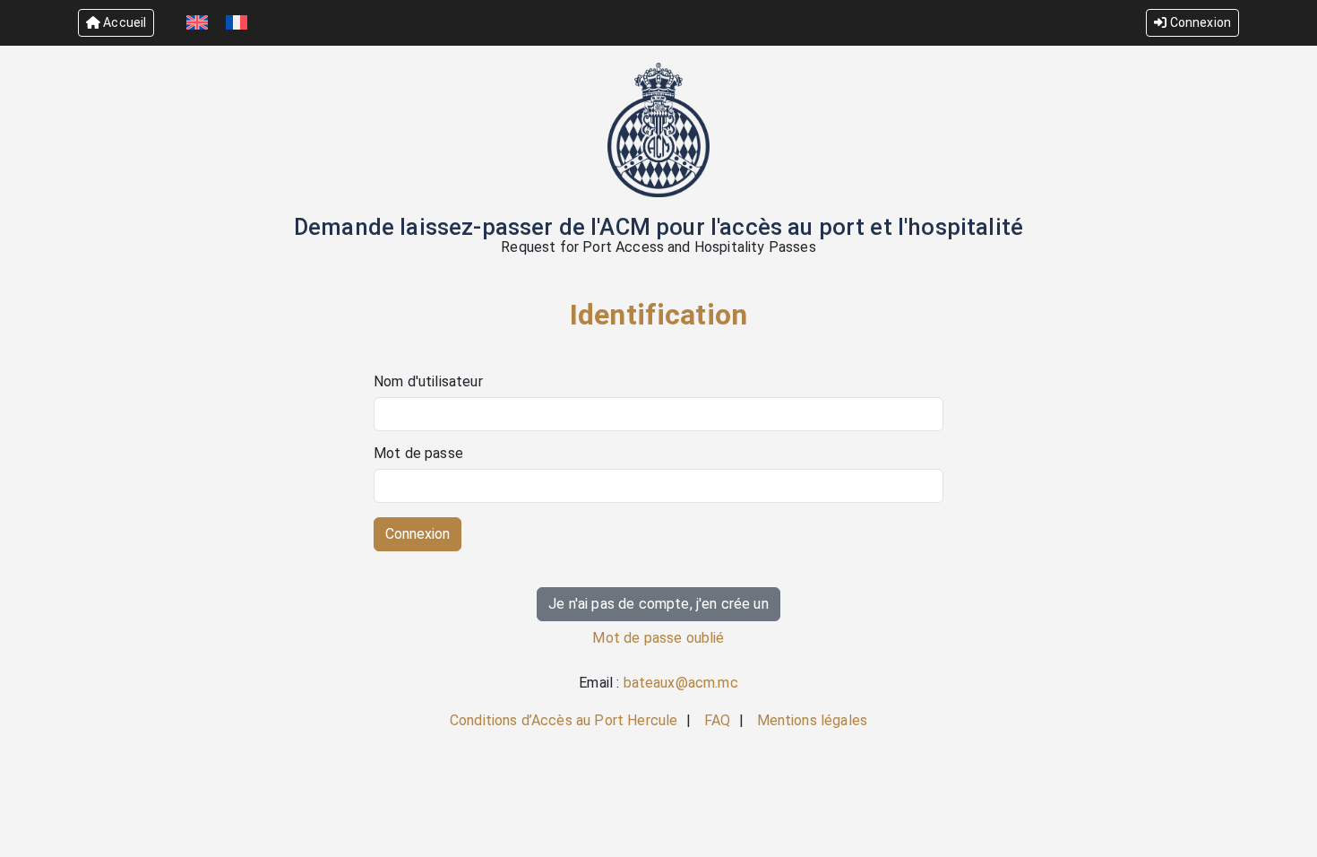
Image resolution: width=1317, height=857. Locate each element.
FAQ (717, 720)
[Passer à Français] (236, 22)
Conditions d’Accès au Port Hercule (563, 720)
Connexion (1198, 22)
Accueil (123, 22)
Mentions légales (812, 720)
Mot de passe (418, 454)
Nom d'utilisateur (428, 382)
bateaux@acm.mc (681, 682)
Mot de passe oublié (658, 637)
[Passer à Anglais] (197, 22)
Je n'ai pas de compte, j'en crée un (658, 603)
